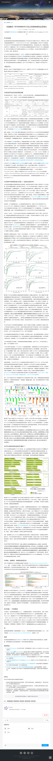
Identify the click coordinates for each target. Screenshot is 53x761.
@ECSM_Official (8, 372)
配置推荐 (33, 701)
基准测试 (8, 22)
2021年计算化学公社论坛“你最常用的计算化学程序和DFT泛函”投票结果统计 (25, 160)
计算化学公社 (13, 32)
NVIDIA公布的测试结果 (22, 525)
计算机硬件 (27, 701)
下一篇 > (47, 720)
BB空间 (13, 141)
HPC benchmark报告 (18, 129)
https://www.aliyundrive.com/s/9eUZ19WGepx (20, 633)
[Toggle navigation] (49, 2)
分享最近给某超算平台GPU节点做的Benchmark (18, 660)
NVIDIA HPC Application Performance (16, 656)
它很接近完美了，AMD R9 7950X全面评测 (29, 374)
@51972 (21, 639)
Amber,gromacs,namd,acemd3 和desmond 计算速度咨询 (20, 663)
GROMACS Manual (11, 648)
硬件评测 (22, 701)
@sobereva (16, 224)
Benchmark (10, 701)
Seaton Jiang (32, 757)
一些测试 (22, 54)
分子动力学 (16, 701)
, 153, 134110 (38, 196)
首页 (5, 22)
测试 (17, 151)
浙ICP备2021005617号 (26, 758)
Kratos (23, 757)
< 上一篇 (6, 720)
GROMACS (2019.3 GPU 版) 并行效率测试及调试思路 (19, 667)
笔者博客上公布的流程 (20, 163)
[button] (46, 715)
